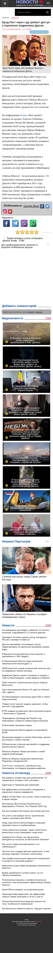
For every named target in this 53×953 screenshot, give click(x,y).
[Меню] (5, 3)
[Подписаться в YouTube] (10, 211)
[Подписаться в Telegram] (47, 205)
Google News (31, 205)
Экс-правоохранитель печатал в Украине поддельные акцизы (19, 246)
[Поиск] (47, 12)
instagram (39, 312)
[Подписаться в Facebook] (42, 205)
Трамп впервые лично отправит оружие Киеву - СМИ (22, 239)
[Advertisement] (26, 275)
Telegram (31, 312)
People (23, 115)
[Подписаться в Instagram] (5, 211)
